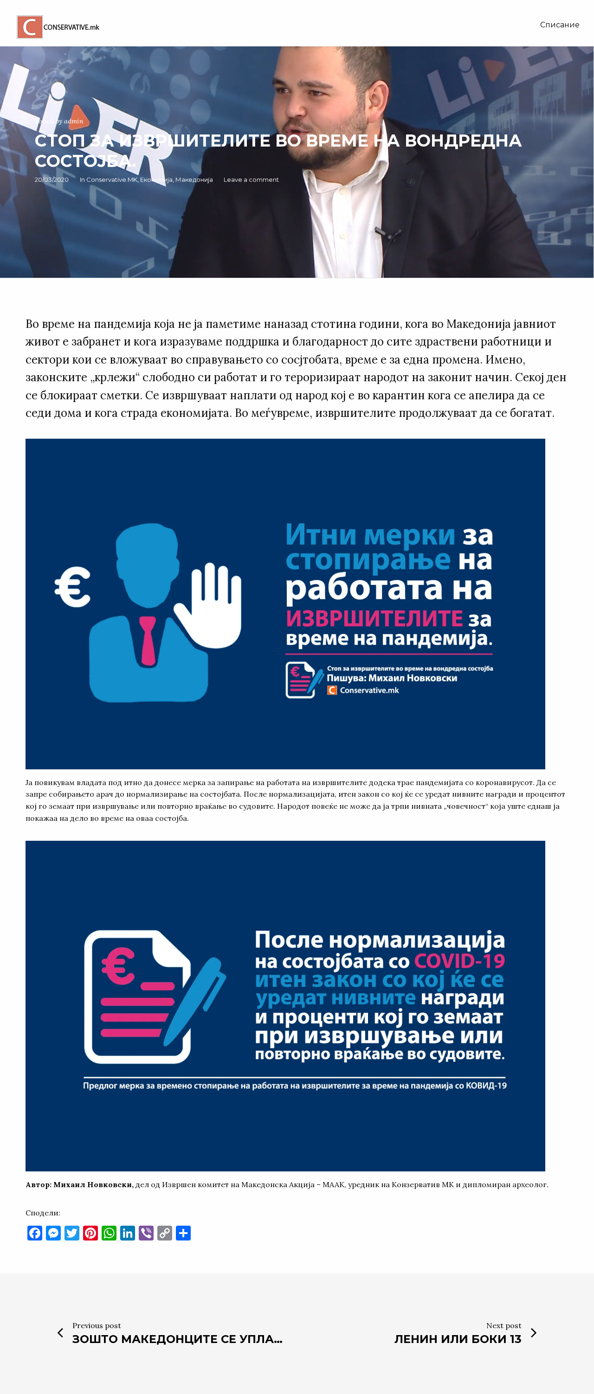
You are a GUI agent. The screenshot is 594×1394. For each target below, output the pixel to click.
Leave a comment (251, 179)
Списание (560, 24)
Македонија (194, 179)
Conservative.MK (111, 179)
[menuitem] (560, 25)
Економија (156, 179)
